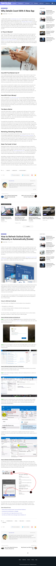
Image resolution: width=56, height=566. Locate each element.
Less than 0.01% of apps (14, 97)
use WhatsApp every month (16, 18)
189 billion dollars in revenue (27, 21)
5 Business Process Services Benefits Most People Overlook (50, 39)
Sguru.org (16, 185)
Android (8, 170)
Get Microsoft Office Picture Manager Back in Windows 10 (14, 514)
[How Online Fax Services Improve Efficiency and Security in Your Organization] (42, 20)
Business (3, 214)
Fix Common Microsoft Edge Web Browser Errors (12, 513)
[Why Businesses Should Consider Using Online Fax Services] (42, 12)
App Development (23, 170)
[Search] (54, 3)
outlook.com (18, 320)
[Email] (35, 175)
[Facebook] (35, 189)
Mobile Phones (4, 8)
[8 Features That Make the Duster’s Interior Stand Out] (42, 33)
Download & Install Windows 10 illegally (10, 511)
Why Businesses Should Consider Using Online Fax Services (50, 12)
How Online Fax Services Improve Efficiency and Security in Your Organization (50, 18)
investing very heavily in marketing (26, 135)
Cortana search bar (4, 374)
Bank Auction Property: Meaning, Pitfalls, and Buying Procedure (50, 26)
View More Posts (32, 180)
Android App (15, 170)
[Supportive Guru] (6, 3)
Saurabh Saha (5, 13)
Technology (18, 214)
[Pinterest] (32, 175)
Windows (4, 522)
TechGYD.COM (11, 185)
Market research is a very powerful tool (9, 39)
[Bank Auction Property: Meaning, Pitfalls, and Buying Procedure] (42, 27)
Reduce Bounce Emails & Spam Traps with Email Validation (14, 509)
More (31, 214)
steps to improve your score (19, 150)
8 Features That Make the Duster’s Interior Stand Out (50, 32)
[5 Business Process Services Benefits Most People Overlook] (42, 40)
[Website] (34, 189)
